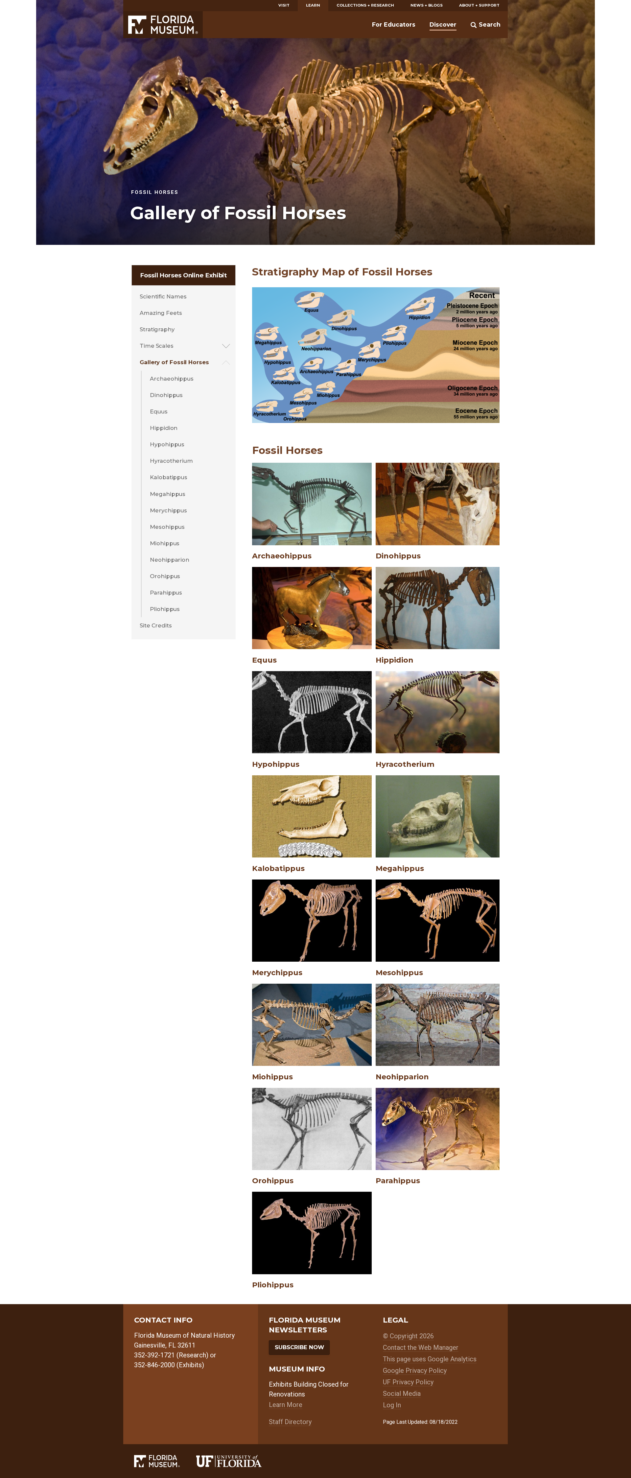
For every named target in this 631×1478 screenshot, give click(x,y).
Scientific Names (163, 296)
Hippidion (163, 428)
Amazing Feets (161, 313)
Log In (392, 1405)
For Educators (393, 24)
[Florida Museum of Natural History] (165, 1461)
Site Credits (156, 625)
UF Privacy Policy (408, 1382)
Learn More (285, 1405)
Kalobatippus (168, 477)
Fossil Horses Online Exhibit (183, 275)
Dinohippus (166, 395)
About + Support (479, 5)
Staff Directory (290, 1422)
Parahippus (166, 592)
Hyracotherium (171, 460)
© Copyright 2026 (408, 1336)
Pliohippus (165, 609)
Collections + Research (365, 5)
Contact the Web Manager (420, 1347)
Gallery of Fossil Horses (174, 362)
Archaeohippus (172, 378)
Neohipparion (169, 559)
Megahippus (167, 494)
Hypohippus (167, 444)
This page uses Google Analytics (430, 1359)
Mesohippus (167, 527)
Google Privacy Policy (415, 1370)
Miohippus (164, 543)
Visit (284, 5)
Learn (313, 5)
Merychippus (168, 510)
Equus (159, 411)
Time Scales (157, 345)
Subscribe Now (299, 1347)
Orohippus (165, 576)
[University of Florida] (237, 1461)
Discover (443, 24)
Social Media (402, 1393)
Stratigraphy (157, 329)
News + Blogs (426, 5)
